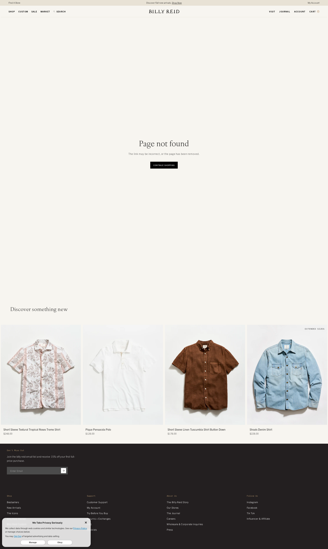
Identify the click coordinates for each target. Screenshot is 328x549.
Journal (284, 11)
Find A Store (14, 2)
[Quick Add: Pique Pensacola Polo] (87, 420)
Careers (171, 518)
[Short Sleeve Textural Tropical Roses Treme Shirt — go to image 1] (34, 420)
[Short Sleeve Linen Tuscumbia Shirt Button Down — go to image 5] (208, 420)
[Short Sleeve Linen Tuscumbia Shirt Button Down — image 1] (205, 375)
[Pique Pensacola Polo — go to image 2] (121, 420)
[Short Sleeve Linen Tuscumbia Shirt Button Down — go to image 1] (198, 420)
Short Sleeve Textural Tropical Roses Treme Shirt (31, 429)
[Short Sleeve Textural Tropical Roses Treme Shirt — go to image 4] (42, 420)
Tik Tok (251, 513)
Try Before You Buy (97, 513)
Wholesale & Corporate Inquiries (185, 524)
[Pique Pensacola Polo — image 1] (123, 375)
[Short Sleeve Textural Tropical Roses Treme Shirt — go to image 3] (39, 420)
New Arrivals (14, 507)
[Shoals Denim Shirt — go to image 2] (283, 420)
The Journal (173, 513)
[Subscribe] (63, 470)
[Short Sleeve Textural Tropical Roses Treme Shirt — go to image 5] (44, 420)
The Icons (12, 513)
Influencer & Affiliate (258, 518)
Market (45, 11)
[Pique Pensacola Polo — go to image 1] (119, 420)
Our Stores (173, 507)
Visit (272, 11)
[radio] (86, 367)
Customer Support (97, 502)
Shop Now (177, 2)
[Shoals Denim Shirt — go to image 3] (285, 420)
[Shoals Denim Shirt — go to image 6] (293, 420)
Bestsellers (13, 502)
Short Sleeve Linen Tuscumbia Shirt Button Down (196, 429)
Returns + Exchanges (99, 518)
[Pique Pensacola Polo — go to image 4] (126, 420)
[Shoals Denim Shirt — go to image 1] (280, 420)
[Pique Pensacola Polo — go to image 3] (124, 420)
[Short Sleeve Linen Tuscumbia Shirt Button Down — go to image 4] (206, 420)
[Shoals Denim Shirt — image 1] (287, 375)
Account (299, 11)
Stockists (92, 529)
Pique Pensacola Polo (98, 429)
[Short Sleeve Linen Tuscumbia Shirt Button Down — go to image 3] (203, 420)
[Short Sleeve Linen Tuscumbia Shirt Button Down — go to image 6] (211, 420)
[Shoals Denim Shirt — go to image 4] (288, 420)
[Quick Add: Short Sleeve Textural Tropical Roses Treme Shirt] (5, 420)
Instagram (252, 502)
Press (170, 529)
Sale (34, 11)
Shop (12, 11)
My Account (313, 2)
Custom (23, 11)
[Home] (164, 11)
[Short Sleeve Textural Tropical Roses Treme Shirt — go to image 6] (47, 420)
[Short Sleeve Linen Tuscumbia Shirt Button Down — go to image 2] (201, 420)
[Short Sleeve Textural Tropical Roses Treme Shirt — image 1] (41, 375)
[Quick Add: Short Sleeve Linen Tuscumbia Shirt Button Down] (169, 420)
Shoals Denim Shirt (261, 429)
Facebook (252, 507)
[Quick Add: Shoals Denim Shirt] (251, 420)
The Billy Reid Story (178, 502)
